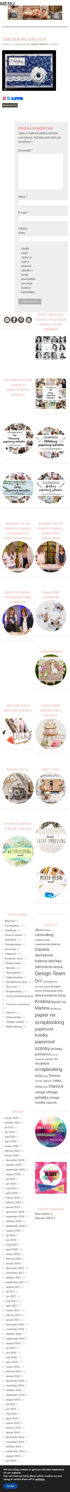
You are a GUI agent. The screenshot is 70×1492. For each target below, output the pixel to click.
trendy (38, 1081)
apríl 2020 (10, 1141)
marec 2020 (11, 1146)
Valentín (47, 1081)
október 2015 (13, 1390)
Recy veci (11, 986)
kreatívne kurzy (55, 995)
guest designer (52, 986)
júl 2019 (10, 1178)
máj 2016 (11, 1357)
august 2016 (13, 1343)
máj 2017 (11, 1301)
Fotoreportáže (13, 944)
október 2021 (12, 1122)
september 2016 (15, 1338)
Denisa (58, 967)
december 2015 (15, 1380)
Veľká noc (41, 1086)
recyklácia (42, 1063)
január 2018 (13, 1263)
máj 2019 (11, 1188)
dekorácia (43, 967)
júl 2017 (10, 1291)
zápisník (51, 1102)
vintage (40, 1092)
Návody (10, 967)
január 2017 (13, 1319)
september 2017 (15, 1282)
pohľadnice (43, 1054)
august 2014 (13, 1455)
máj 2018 (11, 1244)
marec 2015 (13, 1423)
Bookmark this (10, 105)
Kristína (43, 1001)
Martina (42, 1008)
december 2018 (15, 1211)
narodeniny (55, 1009)
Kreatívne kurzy (14, 958)
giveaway (39, 987)
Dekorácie (10, 939)
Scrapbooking (14, 991)
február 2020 (12, 1150)
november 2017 (15, 1272)
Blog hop (10, 920)
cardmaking (44, 935)
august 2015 (13, 1399)
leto (64, 1002)
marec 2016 (13, 1366)
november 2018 (15, 1216)
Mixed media (13, 963)
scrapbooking (48, 1069)
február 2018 (13, 1258)
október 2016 (13, 1333)
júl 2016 (10, 1347)
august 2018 (13, 1230)
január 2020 (11, 1155)
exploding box (50, 981)
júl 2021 (9, 1127)
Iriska (39, 995)
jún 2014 (11, 1460)
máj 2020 (10, 1136)
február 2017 (13, 1315)
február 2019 (13, 1202)
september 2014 (15, 1451)
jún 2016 (11, 1352)
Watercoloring (14, 1026)
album (39, 930)
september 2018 (15, 1225)
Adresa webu (22, 230)
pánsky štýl (51, 1059)
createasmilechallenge (47, 944)
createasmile (42, 939)
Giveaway (10, 949)
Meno (22, 196)
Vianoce (10, 1012)
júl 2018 (10, 1235)
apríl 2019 (12, 1193)
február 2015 (13, 1427)
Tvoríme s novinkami (18, 1004)
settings (39, 1479)
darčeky (55, 961)
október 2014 (13, 1446)
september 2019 (15, 1169)
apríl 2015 (12, 1418)
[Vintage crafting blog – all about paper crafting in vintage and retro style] (35, 19)
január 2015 (13, 1432)
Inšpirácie (10, 953)
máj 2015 (11, 1413)
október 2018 (13, 1221)
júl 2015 (10, 1404)
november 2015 (15, 1385)
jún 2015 (11, 1408)
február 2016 (13, 1371)
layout (56, 1002)
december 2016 (15, 1324)
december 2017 (15, 1268)
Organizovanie (14, 977)
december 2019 (15, 1160)
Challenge (10, 930)
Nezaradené (13, 972)
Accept (10, 1486)
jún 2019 (11, 1183)
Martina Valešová (39, 44)
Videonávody (13, 1017)
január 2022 (11, 1117)
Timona (54, 1075)
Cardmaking (12, 925)
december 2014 (15, 1437)
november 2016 (15, 1329)
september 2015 (15, 1394)
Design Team (50, 973)
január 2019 (13, 1207)
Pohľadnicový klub (16, 981)
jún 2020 (10, 1132)
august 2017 (13, 1286)
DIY (39, 980)
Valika (57, 1080)
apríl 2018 (12, 1249)
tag (46, 1076)
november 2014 (15, 1441)
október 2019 (13, 1164)
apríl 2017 (12, 1305)
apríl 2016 (12, 1362)
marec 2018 (13, 1254)
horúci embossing (45, 990)
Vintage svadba (15, 1021)
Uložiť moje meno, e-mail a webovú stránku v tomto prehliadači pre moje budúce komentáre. (28, 270)
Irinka (60, 990)
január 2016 (13, 1376)
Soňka (39, 1076)
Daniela (42, 949)
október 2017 (13, 1277)
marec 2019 (13, 1197)
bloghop (47, 930)
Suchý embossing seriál (19, 996)
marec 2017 (13, 1310)
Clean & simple (13, 935)
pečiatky (56, 1049)
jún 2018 (11, 1239)
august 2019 (13, 1174)
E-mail (23, 212)
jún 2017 (11, 1296)
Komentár (25, 150)
